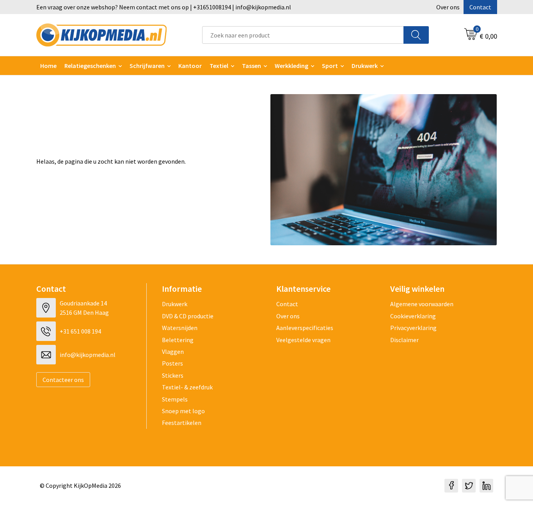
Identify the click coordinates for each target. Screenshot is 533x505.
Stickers (172, 375)
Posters (172, 363)
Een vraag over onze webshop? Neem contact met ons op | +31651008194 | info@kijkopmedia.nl (163, 7)
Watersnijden (179, 328)
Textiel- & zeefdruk (187, 387)
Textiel (219, 66)
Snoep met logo (183, 411)
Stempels (175, 399)
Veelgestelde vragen (303, 340)
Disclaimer (404, 340)
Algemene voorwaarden (421, 304)
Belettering (178, 340)
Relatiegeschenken (90, 66)
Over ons (448, 7)
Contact (480, 7)
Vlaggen (173, 351)
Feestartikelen (181, 422)
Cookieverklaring (413, 316)
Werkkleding (291, 66)
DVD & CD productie (187, 316)
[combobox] (303, 35)
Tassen (251, 66)
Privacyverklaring (413, 328)
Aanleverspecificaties (304, 328)
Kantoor (190, 66)
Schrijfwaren (147, 66)
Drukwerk (174, 304)
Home (48, 66)
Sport (330, 66)
